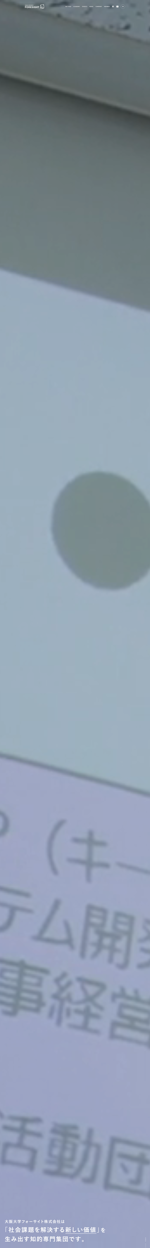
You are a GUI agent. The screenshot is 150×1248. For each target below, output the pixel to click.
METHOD (68, 6)
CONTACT (123, 6)
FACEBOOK (113, 6)
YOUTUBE (117, 6)
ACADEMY (76, 6)
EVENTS (84, 6)
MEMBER (107, 6)
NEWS (91, 6)
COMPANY (99, 6)
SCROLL (145, 1239)
